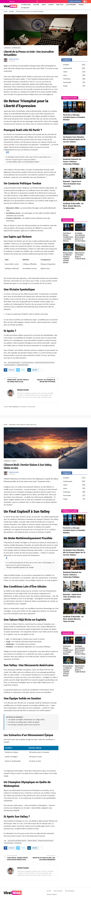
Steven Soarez (14, 59)
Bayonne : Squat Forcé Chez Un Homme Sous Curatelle (72, 183)
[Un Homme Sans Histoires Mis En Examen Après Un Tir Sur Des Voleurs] (74, 129)
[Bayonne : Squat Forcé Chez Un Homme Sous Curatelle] (74, 173)
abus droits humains (14, 362)
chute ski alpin (9, 843)
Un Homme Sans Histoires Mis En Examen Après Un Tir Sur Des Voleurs (74, 139)
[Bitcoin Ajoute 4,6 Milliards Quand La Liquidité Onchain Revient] (68, 247)
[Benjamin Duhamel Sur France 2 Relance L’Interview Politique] (74, 151)
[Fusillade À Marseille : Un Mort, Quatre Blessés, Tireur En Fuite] (74, 195)
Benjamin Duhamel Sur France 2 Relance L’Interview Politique (72, 161)
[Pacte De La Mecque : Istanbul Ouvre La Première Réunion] (74, 106)
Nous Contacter (76, 1)
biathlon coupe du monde (45, 840)
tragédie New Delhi (22, 365)
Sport (14, 460)
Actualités (7, 47)
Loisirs (74, 75)
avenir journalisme (10, 365)
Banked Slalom (32, 840)
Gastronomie (74, 82)
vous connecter (13, 406)
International (16, 47)
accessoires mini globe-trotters (17, 840)
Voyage (74, 86)
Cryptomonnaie (74, 68)
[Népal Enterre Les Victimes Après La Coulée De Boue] (80, 247)
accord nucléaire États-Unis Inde (44, 362)
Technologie (74, 79)
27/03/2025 (12, 61)
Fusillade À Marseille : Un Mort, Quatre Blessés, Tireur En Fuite (73, 205)
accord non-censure (27, 362)
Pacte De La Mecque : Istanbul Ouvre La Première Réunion (74, 117)
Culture (74, 72)
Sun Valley (18, 843)
